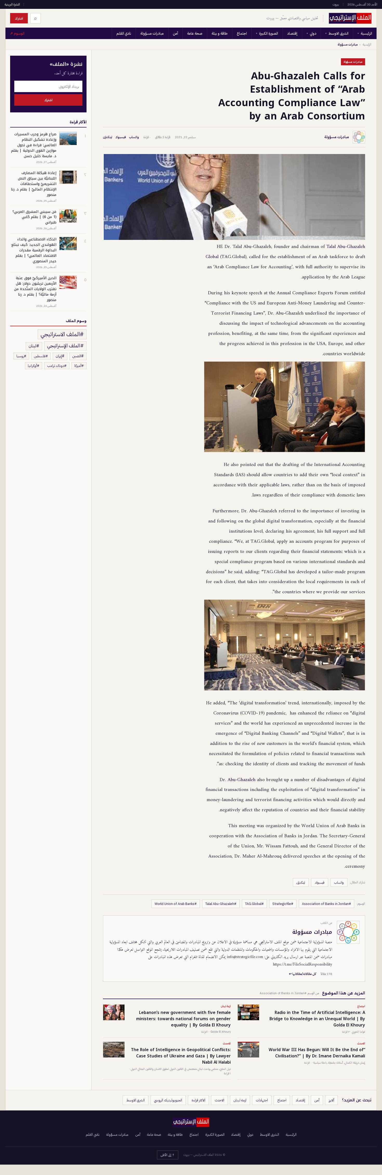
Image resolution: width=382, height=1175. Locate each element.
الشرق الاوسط (336, 33)
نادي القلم (123, 33)
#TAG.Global (254, 903)
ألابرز (331, 1100)
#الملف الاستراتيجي (62, 334)
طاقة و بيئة (220, 33)
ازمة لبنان (240, 1100)
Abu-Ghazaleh (241, 780)
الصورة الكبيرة (267, 33)
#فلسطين (41, 356)
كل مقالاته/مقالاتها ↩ (302, 974)
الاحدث (219, 1100)
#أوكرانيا (33, 365)
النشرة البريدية (12, 4)
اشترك (19, 18)
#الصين (78, 356)
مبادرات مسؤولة (152, 33)
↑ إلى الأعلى (168, 1155)
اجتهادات (262, 1100)
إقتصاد (292, 33)
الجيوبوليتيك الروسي (168, 1100)
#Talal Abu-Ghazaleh (220, 903)
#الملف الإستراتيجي (65, 345)
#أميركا (79, 365)
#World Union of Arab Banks (176, 903)
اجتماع (242, 33)
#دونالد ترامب (57, 365)
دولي (311, 33)
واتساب (134, 137)
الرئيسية (365, 33)
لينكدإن (107, 137)
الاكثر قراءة (198, 1100)
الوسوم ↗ (17, 33)
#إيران (60, 356)
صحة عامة (194, 33)
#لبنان (34, 346)
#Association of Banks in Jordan (326, 903)
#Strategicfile (282, 903)
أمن (175, 33)
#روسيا (21, 356)
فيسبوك (120, 137)
